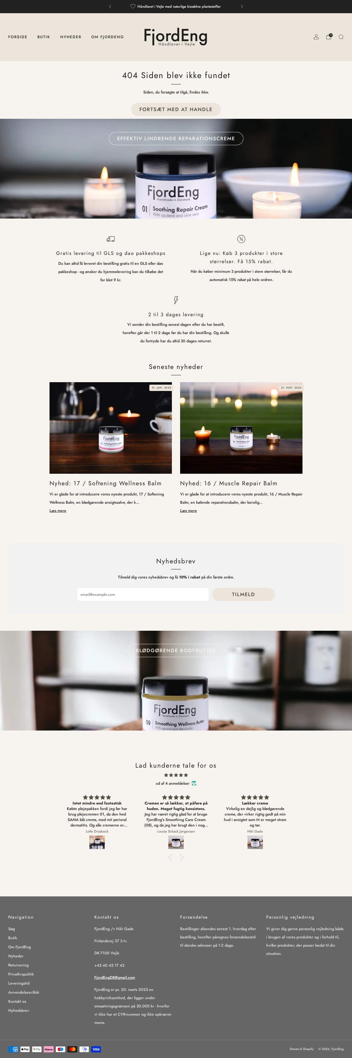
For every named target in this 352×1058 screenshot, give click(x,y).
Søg (11, 929)
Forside (18, 37)
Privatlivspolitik (21, 974)
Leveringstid (18, 983)
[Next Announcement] (242, 6)
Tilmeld (243, 594)
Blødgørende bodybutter (176, 650)
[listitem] (176, 6)
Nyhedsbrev (18, 1010)
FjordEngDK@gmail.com (114, 977)
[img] (176, 775)
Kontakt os (17, 1001)
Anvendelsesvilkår (23, 992)
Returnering (18, 965)
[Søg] (341, 37)
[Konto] (316, 37)
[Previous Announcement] (110, 6)
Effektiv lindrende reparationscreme (176, 138)
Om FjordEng (107, 37)
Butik (43, 37)
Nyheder (70, 37)
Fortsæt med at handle (176, 109)
